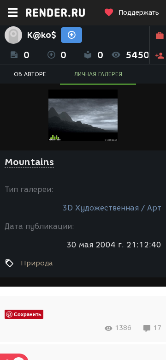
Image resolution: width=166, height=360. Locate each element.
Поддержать (139, 13)
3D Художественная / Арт (111, 208)
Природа (37, 263)
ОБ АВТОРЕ (30, 74)
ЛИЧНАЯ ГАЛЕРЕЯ (98, 74)
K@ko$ (41, 35)
